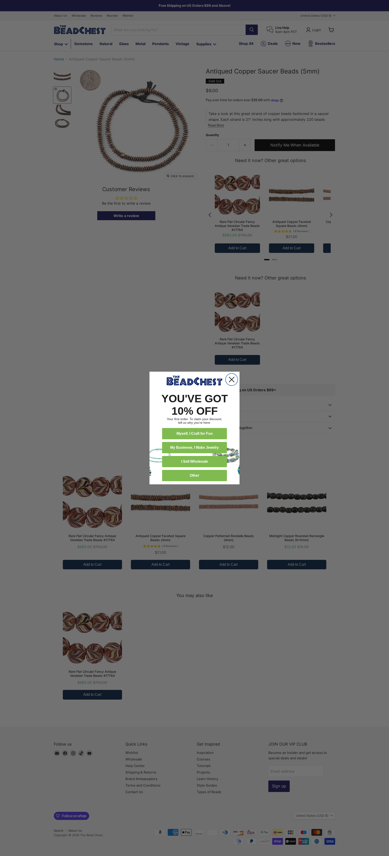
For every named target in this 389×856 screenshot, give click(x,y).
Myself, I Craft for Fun (194, 433)
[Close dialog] (232, 379)
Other (194, 475)
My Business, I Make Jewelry (194, 447)
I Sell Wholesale (194, 461)
